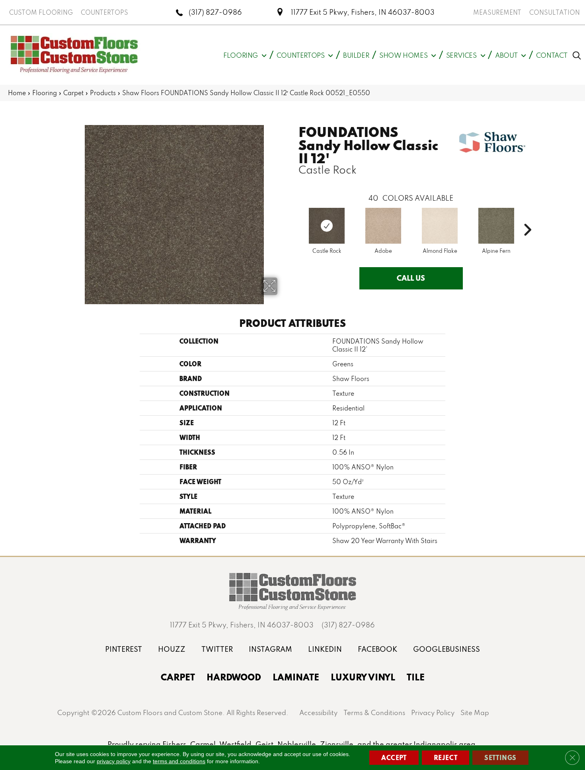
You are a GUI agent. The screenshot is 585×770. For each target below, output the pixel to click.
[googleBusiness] (446, 649)
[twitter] (217, 649)
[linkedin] (325, 649)
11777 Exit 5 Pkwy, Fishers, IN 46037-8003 (363, 12)
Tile (416, 677)
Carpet (73, 93)
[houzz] (171, 649)
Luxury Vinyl (363, 677)
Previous (294, 218)
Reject (446, 757)
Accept (394, 757)
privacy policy (114, 761)
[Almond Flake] (440, 226)
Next (527, 218)
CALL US (411, 278)
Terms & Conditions (374, 712)
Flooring (44, 93)
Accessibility (318, 712)
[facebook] (377, 649)
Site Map (474, 712)
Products (103, 93)
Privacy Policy (432, 712)
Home (17, 93)
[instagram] (270, 649)
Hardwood (234, 677)
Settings (500, 757)
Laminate (296, 677)
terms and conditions (179, 761)
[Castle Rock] (327, 226)
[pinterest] (123, 649)
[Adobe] (383, 226)
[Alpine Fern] (496, 226)
